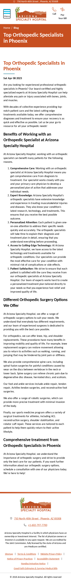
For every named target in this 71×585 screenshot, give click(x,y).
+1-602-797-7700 (37, 525)
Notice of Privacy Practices (20, 559)
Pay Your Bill (62, 17)
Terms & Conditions (26, 554)
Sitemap (9, 554)
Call (54, 14)
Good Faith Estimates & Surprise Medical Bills (35, 568)
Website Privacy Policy (51, 554)
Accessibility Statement (48, 559)
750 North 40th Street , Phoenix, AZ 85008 (37, 1)
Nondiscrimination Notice (33, 563)
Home (6, 28)
